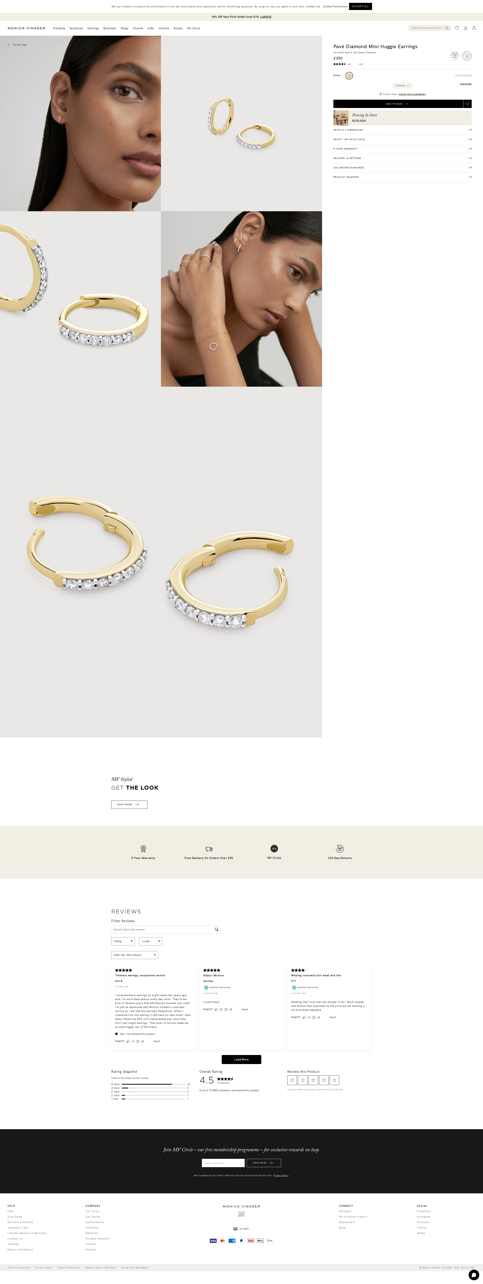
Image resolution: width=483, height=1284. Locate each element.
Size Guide (15, 1216)
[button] (335, 6)
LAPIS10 (265, 17)
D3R (472, 1267)
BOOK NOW (359, 120)
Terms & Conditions (19, 1268)
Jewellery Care (18, 1227)
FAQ (10, 1211)
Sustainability (94, 1222)
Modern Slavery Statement (101, 1268)
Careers (90, 1244)
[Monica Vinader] (26, 28)
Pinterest (423, 1222)
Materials (91, 1233)
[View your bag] (474, 28)
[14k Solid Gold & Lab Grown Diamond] (349, 75)
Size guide (466, 84)
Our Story (92, 1211)
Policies (90, 1249)
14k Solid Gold (463, 75)
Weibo (421, 1233)
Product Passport (97, 1238)
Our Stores (93, 1216)
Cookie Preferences (69, 1267)
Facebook (424, 1211)
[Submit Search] (446, 28)
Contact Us (15, 1238)
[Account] (466, 28)
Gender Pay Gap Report (134, 1268)
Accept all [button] (360, 6)
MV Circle (193, 28)
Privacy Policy (281, 1175)
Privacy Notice (43, 1268)
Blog (342, 1227)
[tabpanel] (241, 123)
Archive (164, 28)
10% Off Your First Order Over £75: (241, 17)
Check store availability (412, 94)
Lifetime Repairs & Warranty (27, 1233)
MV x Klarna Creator (353, 1216)
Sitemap (13, 1244)
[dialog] (241, 6)
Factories (92, 1227)
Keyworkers (347, 1222)
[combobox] (428, 28)
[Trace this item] (454, 56)
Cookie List (313, 6)
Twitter (422, 1227)
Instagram (424, 1216)
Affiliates (345, 1211)
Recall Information (20, 1249)
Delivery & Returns (20, 1222)
